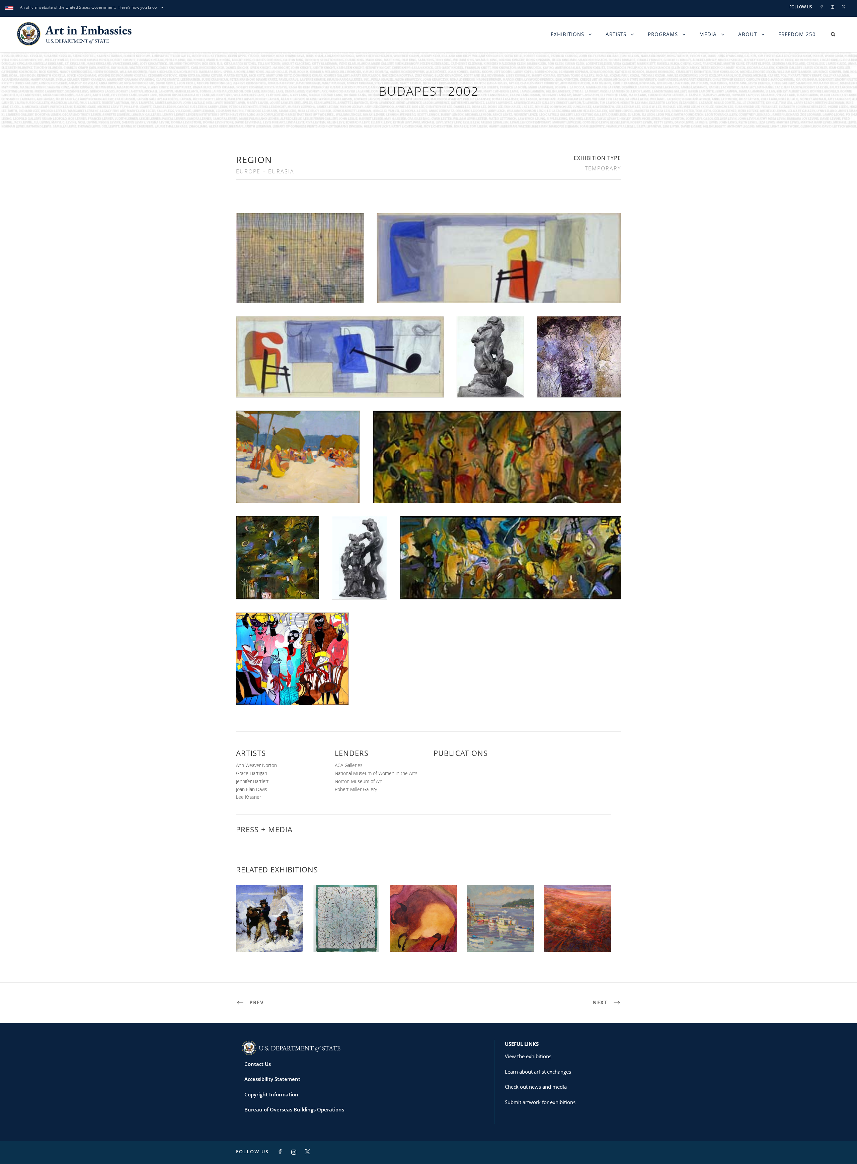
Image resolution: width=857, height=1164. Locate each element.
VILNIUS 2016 (500, 937)
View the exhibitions (528, 1056)
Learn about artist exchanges (538, 1071)
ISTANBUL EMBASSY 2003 (577, 937)
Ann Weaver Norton (256, 765)
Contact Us (257, 1064)
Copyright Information (271, 1094)
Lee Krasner (248, 797)
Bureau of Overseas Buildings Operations (294, 1109)
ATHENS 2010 (423, 937)
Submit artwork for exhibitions (540, 1102)
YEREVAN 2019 (347, 937)
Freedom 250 (797, 34)
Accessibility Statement (272, 1079)
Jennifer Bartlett (252, 781)
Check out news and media (536, 1086)
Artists (616, 34)
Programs (663, 34)
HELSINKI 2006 (269, 937)
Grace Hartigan (251, 773)
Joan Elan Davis (251, 789)
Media (708, 34)
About (747, 34)
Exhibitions (567, 34)
